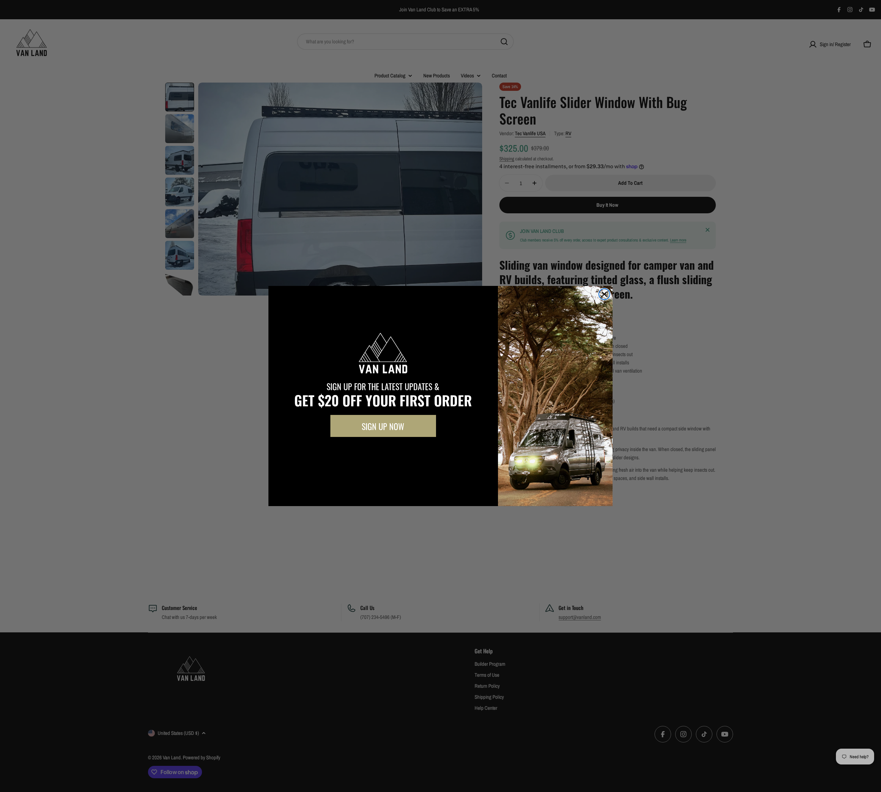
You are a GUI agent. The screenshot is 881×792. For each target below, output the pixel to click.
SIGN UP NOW (383, 425)
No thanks (383, 452)
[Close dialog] (604, 294)
